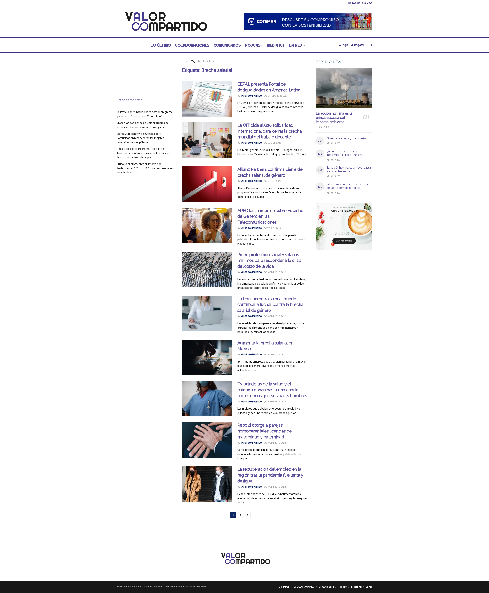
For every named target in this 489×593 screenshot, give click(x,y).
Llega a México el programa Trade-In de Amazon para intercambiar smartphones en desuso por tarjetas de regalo (143, 153)
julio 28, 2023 (273, 181)
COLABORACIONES (192, 45)
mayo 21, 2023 (273, 228)
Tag (193, 61)
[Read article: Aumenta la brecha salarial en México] (207, 357)
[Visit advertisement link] (308, 21)
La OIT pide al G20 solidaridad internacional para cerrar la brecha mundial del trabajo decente (269, 131)
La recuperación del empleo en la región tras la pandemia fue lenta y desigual (270, 475)
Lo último (161, 45)
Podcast (254, 45)
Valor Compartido (251, 96)
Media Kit (276, 45)
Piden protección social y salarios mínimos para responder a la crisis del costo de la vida (269, 260)
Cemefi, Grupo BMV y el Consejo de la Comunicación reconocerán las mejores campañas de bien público (140, 138)
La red (295, 45)
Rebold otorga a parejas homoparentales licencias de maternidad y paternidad (264, 431)
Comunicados (227, 45)
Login (344, 45)
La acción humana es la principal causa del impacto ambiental (334, 117)
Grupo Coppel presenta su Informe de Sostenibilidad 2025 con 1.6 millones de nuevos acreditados (145, 168)
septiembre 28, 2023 (276, 96)
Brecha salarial (206, 61)
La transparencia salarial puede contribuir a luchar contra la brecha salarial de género (270, 304)
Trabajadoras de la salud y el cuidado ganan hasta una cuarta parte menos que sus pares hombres (272, 389)
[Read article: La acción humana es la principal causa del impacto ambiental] (344, 88)
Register (359, 45)
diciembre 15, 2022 (276, 272)
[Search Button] (371, 45)
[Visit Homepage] (164, 21)
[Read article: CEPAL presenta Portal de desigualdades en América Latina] (207, 99)
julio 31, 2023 (273, 143)
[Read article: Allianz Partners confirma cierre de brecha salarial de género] (207, 184)
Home (185, 61)
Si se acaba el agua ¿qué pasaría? (346, 138)
